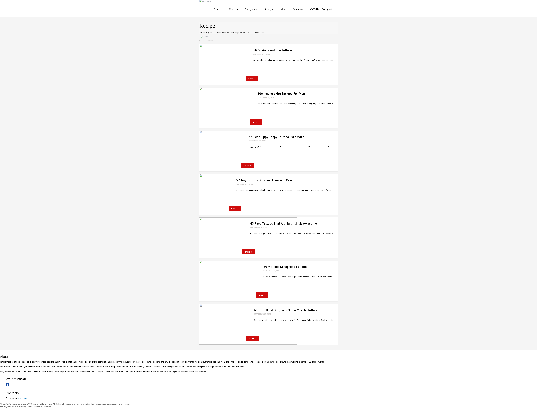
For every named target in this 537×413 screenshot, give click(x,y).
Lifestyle (269, 9)
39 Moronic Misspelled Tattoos (285, 267)
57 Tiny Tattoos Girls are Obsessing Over (264, 180)
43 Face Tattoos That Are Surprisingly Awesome (283, 223)
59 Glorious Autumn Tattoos (272, 50)
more (251, 78)
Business (298, 9)
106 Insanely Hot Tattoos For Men (281, 93)
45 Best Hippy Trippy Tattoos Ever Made (276, 137)
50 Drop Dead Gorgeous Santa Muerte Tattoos (286, 310)
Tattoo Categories (323, 9)
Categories (251, 9)
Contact (217, 9)
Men (283, 9)
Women (233, 9)
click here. (23, 398)
